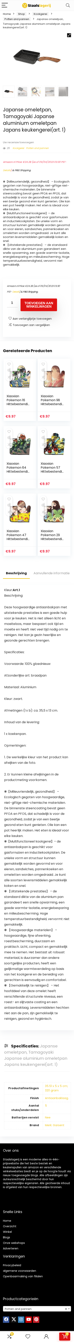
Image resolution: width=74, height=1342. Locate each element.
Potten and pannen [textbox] (36, 1309)
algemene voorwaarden (19, 1271)
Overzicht (9, 1226)
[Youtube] (28, 1319)
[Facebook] (6, 1319)
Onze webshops (14, 1243)
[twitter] (13, 1319)
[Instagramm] (21, 1319)
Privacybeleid (12, 1265)
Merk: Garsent (54, 1125)
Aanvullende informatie (52, 573)
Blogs (6, 1237)
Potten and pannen (17, 19)
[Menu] (4, 5)
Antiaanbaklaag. (57, 1098)
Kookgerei (40, 14)
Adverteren (10, 1248)
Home (7, 14)
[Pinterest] (36, 1319)
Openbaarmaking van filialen (23, 1276)
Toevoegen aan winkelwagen (38, 304)
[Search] (68, 5)
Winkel (7, 1232)
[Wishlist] (27, 1336)
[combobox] (37, 1309)
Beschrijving (16, 573)
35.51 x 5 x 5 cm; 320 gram (56, 1088)
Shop (21, 14)
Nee (48, 1117)
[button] (69, 35)
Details (7, 170)
